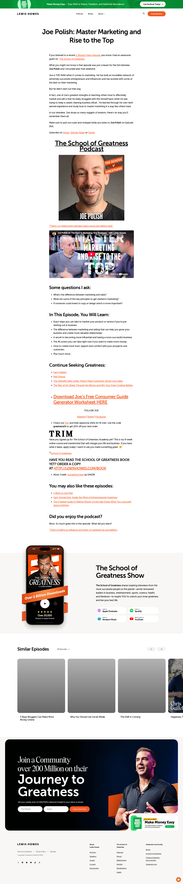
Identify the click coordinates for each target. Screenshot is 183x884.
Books (148, 850)
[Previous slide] (151, 649)
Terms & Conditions (24, 851)
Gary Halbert (60, 372)
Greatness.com (151, 864)
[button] (178, 879)
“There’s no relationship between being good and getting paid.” (81, 226)
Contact (93, 864)
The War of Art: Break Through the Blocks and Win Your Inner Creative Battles (93, 385)
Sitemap (53, 851)
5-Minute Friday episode (88, 55)
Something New (75, 474)
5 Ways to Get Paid (63, 493)
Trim (67, 423)
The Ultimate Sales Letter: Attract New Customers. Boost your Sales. (88, 381)
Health (119, 872)
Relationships (121, 860)
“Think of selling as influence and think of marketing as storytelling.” (83, 530)
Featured (120, 852)
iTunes (66, 132)
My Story (93, 852)
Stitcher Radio (78, 132)
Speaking (93, 856)
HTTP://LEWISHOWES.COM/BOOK (80, 468)
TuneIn (91, 132)
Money (119, 856)
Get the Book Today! (151, 4)
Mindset (120, 864)
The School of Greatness (72, 59)
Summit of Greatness (153, 854)
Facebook (101, 416)
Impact (92, 860)
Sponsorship (94, 868)
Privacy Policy (41, 851)
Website (81, 416)
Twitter (90, 416)
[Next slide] (161, 649)
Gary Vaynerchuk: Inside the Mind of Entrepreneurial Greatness (85, 497)
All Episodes (62, 649)
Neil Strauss (59, 376)
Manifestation (122, 868)
